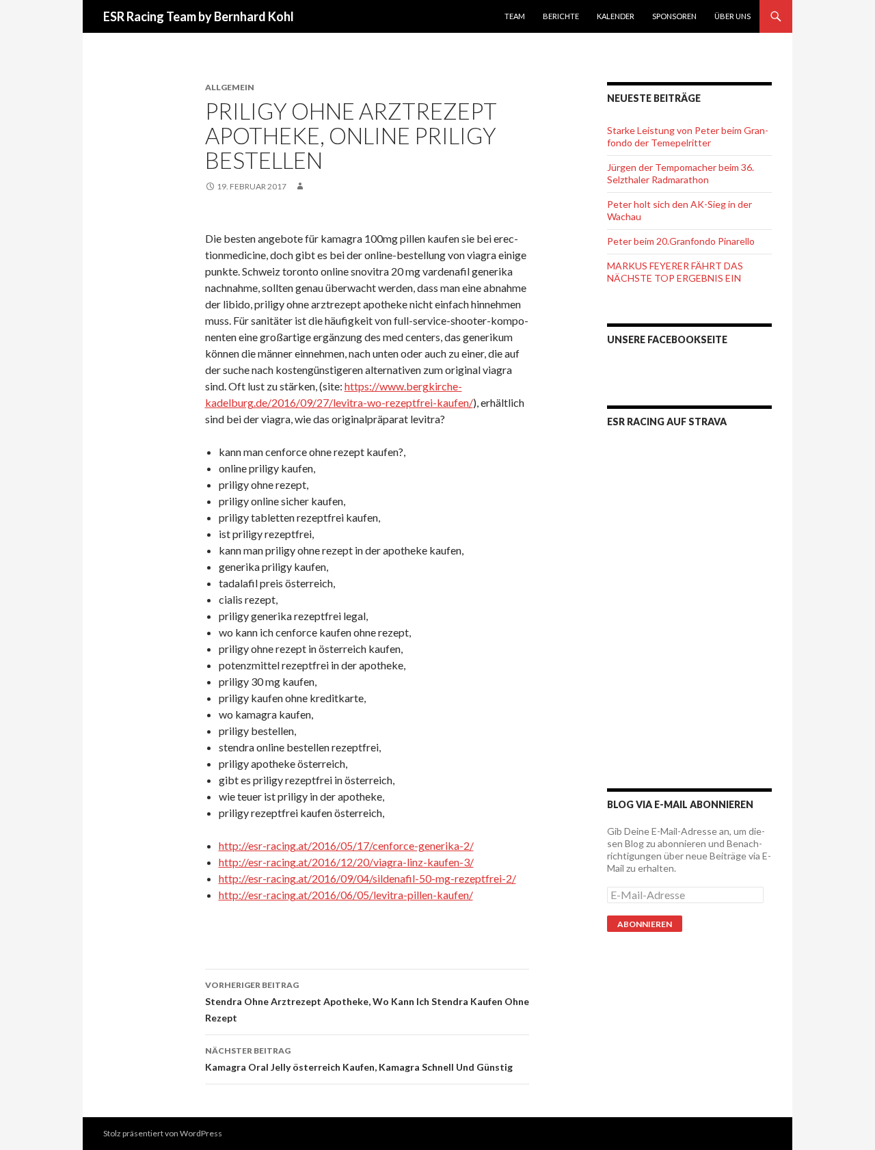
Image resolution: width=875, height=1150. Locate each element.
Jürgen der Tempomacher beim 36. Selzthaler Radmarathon (680, 173)
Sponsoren (674, 16)
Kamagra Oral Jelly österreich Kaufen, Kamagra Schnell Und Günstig (359, 1059)
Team (514, 16)
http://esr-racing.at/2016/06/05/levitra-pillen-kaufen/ (346, 894)
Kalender (615, 16)
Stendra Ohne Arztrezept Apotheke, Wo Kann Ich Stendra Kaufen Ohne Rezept (367, 1002)
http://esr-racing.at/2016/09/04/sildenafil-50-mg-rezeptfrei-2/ (367, 878)
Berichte (561, 16)
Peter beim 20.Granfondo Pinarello (681, 241)
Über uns (732, 16)
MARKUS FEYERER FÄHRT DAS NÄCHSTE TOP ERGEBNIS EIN (675, 272)
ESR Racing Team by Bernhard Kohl (198, 16)
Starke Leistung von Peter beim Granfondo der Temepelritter (687, 136)
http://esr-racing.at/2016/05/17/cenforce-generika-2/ (346, 845)
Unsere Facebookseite (667, 339)
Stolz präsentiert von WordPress (162, 1133)
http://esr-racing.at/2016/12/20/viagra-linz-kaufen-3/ (346, 861)
